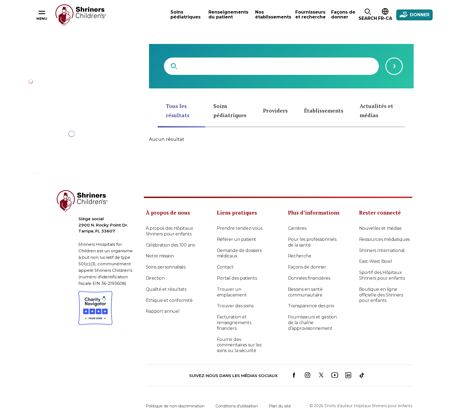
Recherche (299, 255)
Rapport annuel (163, 311)
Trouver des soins (235, 305)
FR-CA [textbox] (385, 18)
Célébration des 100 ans (170, 245)
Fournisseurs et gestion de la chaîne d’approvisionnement (312, 322)
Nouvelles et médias (380, 228)
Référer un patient (236, 239)
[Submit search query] (394, 66)
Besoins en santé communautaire (305, 292)
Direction (155, 278)
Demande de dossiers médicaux (239, 253)
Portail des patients (237, 278)
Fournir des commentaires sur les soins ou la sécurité (239, 345)
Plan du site (280, 406)
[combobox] (271, 66)
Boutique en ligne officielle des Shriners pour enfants (381, 295)
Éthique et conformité (169, 300)
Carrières (297, 228)
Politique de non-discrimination (175, 406)
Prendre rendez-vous (239, 228)
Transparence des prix (311, 305)
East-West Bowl (375, 261)
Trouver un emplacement (232, 292)
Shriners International (382, 250)
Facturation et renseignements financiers (234, 322)
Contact (225, 267)
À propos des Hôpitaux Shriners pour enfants (169, 231)
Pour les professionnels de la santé (312, 242)
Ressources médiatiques (384, 239)
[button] (367, 15)
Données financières (309, 278)
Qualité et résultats (166, 289)
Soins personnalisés (166, 267)
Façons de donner (307, 267)
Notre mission (160, 255)
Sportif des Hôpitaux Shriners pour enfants (382, 275)
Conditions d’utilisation (237, 406)
